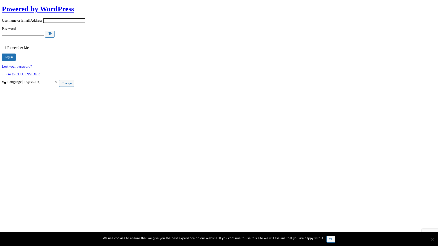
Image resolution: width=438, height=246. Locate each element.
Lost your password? (17, 66)
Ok (331, 239)
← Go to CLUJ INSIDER (21, 74)
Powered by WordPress (38, 9)
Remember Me (18, 48)
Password (9, 29)
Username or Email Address (22, 20)
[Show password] (50, 34)
